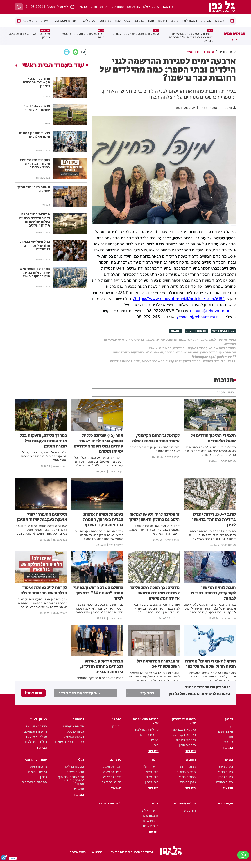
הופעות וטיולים (74, 767)
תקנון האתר (225, 731)
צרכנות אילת (150, 816)
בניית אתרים (77, 852)
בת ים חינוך (225, 767)
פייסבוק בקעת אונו (184, 735)
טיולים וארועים (37, 772)
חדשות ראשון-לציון (34, 731)
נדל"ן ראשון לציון (36, 742)
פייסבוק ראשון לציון (183, 730)
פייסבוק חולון (187, 745)
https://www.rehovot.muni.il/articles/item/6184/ (179, 298)
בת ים (174, 21)
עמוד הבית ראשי (110, 21)
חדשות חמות (38, 767)
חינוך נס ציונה (112, 767)
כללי (127, 21)
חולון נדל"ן (152, 782)
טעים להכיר (87, 21)
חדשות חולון (151, 767)
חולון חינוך (152, 772)
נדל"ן (43, 777)
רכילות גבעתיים (73, 737)
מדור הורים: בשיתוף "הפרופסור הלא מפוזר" (71, 780)
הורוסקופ (190, 810)
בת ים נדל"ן (225, 777)
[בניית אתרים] (96, 852)
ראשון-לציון (189, 21)
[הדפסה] (67, 52)
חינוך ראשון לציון (36, 726)
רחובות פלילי (187, 777)
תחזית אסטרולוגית (63, 21)
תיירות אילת (151, 826)
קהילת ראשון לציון (147, 730)
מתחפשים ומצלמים (34, 782)
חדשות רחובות (196, 331)
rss (230, 726)
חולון (151, 21)
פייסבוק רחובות (186, 740)
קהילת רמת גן (149, 735)
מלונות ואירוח (75, 772)
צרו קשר (167, 7)
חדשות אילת (150, 810)
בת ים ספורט (224, 782)
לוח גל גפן (133, 7)
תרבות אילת (151, 821)
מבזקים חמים (234, 33)
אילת (44, 21)
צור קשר (227, 742)
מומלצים (78, 789)
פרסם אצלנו (151, 7)
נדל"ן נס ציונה (112, 777)
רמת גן (219, 21)
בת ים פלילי (225, 772)
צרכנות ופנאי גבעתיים (69, 742)
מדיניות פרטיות (87, 7)
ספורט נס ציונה (111, 782)
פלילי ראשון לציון (36, 737)
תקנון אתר (117, 7)
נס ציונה (139, 21)
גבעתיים (206, 21)
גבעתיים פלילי (75, 731)
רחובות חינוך (187, 767)
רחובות (162, 21)
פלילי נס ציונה (112, 772)
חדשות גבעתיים (73, 726)
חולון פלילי (152, 777)
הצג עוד (228, 747)
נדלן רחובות (188, 782)
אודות (103, 7)
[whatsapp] (75, 52)
